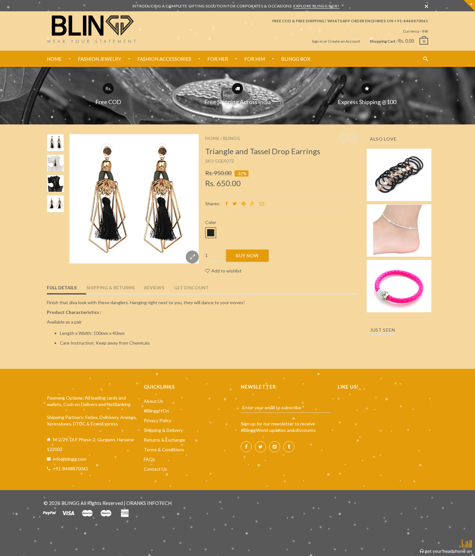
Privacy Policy (157, 420)
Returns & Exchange (164, 440)
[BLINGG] (91, 29)
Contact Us (155, 469)
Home (212, 138)
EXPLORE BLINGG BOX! (316, 6)
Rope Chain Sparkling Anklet (399, 228)
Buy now (247, 255)
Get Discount (191, 287)
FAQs (149, 459)
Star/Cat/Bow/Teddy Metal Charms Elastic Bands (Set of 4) (399, 165)
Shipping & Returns (110, 287)
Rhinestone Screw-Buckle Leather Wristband (399, 280)
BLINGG (231, 138)
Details (401, 194)
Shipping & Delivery (163, 430)
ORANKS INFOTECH (149, 503)
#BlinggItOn (156, 410)
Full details (62, 287)
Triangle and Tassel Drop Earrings (262, 151)
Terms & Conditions (164, 449)
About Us (153, 401)
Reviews (154, 287)
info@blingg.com (69, 459)
